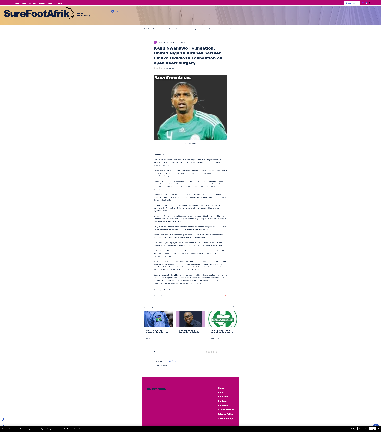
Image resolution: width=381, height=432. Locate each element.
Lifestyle (194, 29)
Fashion (219, 29)
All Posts (146, 29)
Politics (176, 29)
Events (203, 29)
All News (223, 397)
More (227, 29)
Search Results (226, 410)
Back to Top (3, 423)
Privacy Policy (225, 414)
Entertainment (157, 29)
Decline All (362, 429)
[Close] (378, 428)
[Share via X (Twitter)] (160, 290)
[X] (370, 3)
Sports (168, 29)
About (221, 392)
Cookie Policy (225, 418)
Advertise (223, 405)
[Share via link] (169, 290)
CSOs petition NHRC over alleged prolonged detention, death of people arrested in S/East (222, 331)
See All (235, 307)
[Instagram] (363, 3)
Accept (372, 429)
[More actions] (226, 42)
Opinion (185, 29)
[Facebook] (366, 3)
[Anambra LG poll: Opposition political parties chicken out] (190, 319)
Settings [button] (353, 429)
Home (221, 388)
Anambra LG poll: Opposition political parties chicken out (188, 331)
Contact (222, 401)
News (211, 29)
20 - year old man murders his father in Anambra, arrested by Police (156, 331)
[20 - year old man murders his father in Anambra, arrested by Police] (158, 319)
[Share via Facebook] (155, 290)
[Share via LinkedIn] (164, 290)
